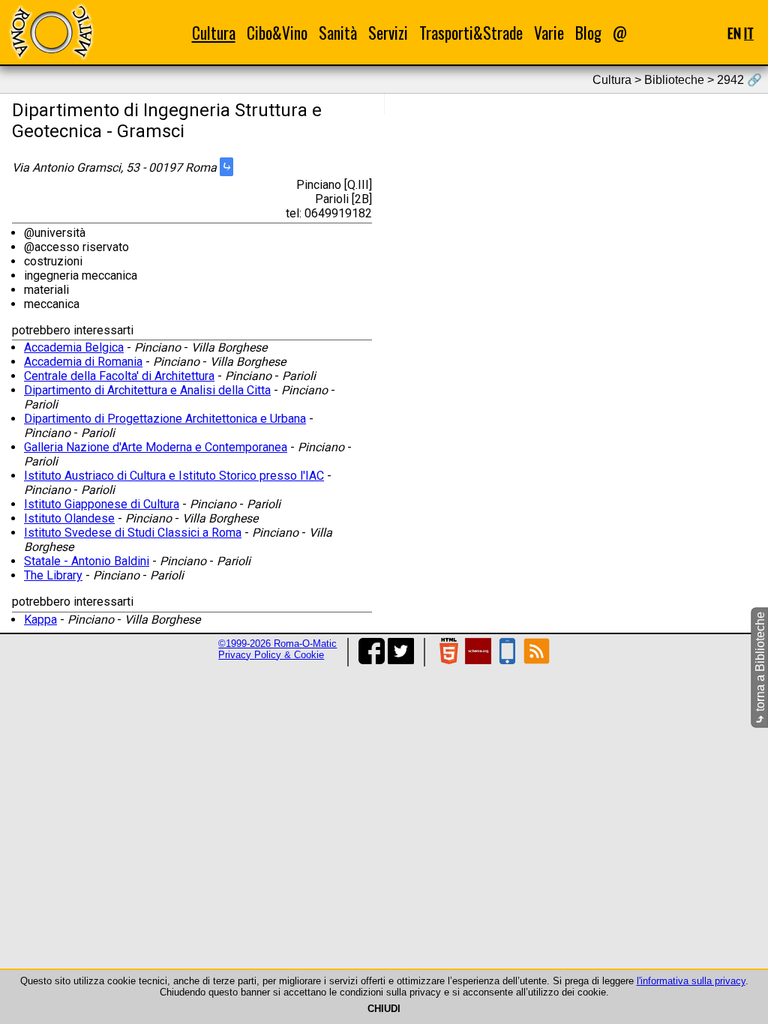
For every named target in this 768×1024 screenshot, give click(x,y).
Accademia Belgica (74, 347)
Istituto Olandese (69, 518)
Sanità (338, 32)
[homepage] (51, 31)
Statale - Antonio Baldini (86, 561)
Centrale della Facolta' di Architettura (119, 376)
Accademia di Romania (83, 362)
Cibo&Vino (277, 32)
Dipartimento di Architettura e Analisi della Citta (147, 390)
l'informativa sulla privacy (691, 981)
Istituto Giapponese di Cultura (101, 504)
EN (734, 32)
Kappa (40, 619)
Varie (549, 32)
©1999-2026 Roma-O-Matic (277, 643)
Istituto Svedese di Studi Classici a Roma (133, 532)
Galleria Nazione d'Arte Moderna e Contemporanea (155, 447)
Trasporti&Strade (471, 32)
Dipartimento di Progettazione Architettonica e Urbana (165, 419)
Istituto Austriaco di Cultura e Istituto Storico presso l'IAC (174, 476)
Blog (588, 32)
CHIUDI (384, 1008)
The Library (53, 575)
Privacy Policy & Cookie (271, 654)
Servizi (388, 32)
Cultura (214, 32)
